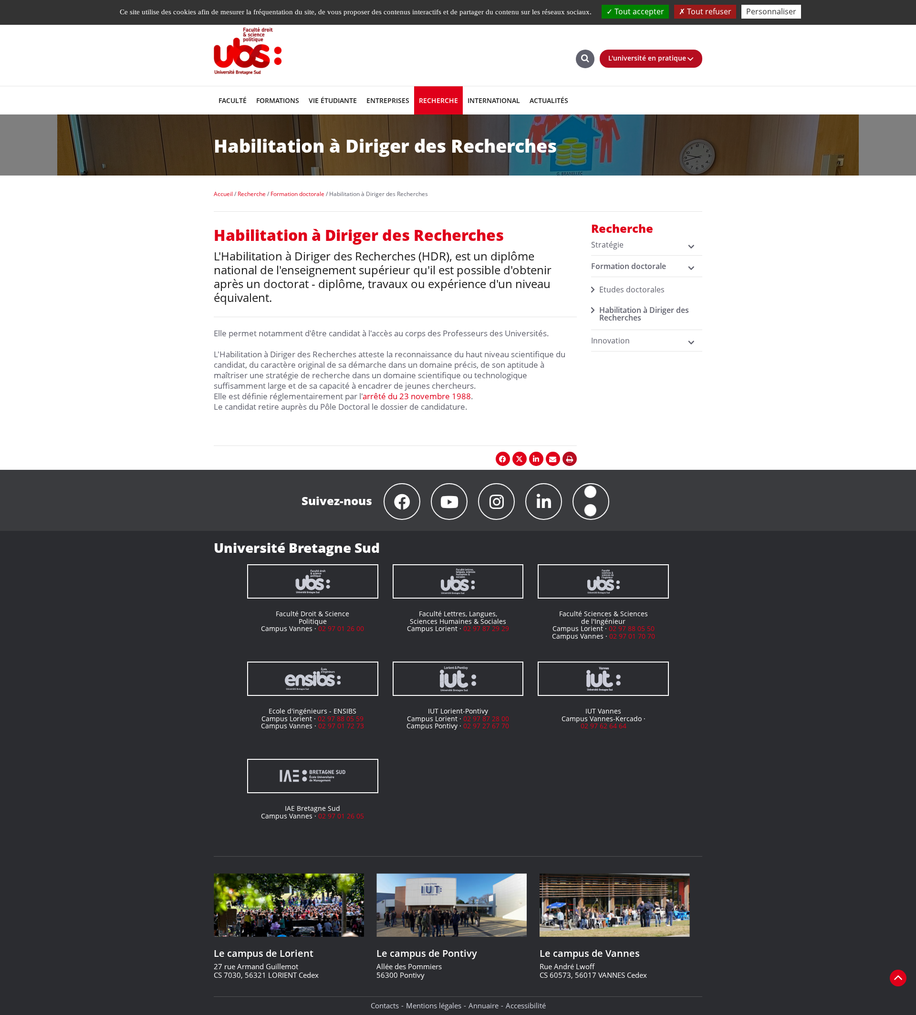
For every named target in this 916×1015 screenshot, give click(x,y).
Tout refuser (708, 11)
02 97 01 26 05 (341, 815)
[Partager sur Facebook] (503, 459)
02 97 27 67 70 (486, 725)
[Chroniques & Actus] (590, 501)
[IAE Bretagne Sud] (312, 776)
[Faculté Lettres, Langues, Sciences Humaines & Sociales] (458, 581)
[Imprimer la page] (569, 459)
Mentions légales (433, 1005)
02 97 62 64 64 (603, 725)
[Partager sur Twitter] (519, 459)
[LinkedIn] (543, 501)
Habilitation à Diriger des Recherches (644, 314)
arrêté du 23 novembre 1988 (417, 396)
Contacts (385, 1005)
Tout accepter (638, 11)
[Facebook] (402, 501)
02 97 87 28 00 (486, 718)
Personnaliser (771, 11)
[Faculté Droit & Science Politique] (312, 581)
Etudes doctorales (632, 289)
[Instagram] (496, 501)
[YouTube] (449, 501)
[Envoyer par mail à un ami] (553, 459)
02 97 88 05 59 (341, 718)
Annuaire (483, 1005)
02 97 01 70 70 (632, 636)
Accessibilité (526, 1005)
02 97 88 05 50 (632, 628)
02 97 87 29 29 (486, 628)
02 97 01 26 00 (341, 628)
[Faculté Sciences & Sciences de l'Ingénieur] (603, 581)
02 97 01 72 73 (341, 725)
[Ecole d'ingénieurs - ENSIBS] (312, 679)
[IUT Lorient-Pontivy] (458, 679)
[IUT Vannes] (603, 679)
